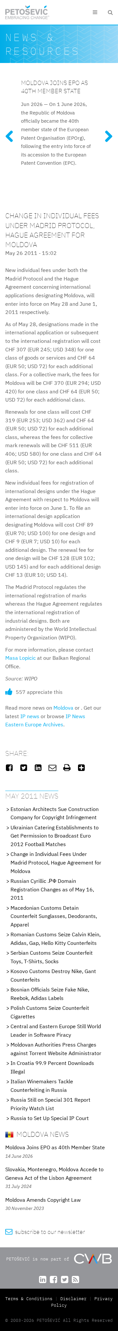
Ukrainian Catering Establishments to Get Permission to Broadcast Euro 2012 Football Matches (54, 835)
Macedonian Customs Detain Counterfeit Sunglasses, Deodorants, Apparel (53, 916)
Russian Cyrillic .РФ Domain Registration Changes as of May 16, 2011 (52, 889)
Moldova (63, 707)
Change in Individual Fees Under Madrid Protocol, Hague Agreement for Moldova (55, 862)
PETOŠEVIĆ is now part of (39, 1259)
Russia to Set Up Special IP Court (49, 1118)
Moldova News (42, 1134)
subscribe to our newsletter (45, 1232)
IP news (29, 716)
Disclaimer (73, 1298)
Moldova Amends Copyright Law (43, 1199)
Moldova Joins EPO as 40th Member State (54, 86)
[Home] (27, 12)
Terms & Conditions (30, 1298)
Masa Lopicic (20, 658)
